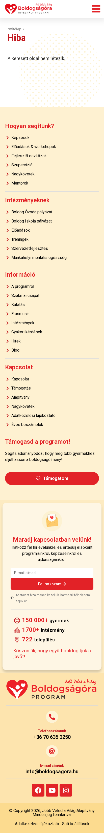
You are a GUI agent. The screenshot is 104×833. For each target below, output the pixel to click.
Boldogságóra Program (28, 9)
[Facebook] (38, 790)
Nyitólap (14, 29)
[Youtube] (52, 790)
